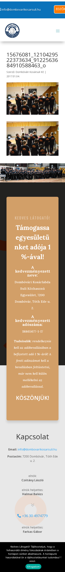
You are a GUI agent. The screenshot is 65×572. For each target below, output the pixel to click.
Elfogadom (33, 566)
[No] (60, 557)
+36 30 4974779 (35, 515)
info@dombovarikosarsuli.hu (37, 449)
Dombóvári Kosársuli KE (30, 72)
